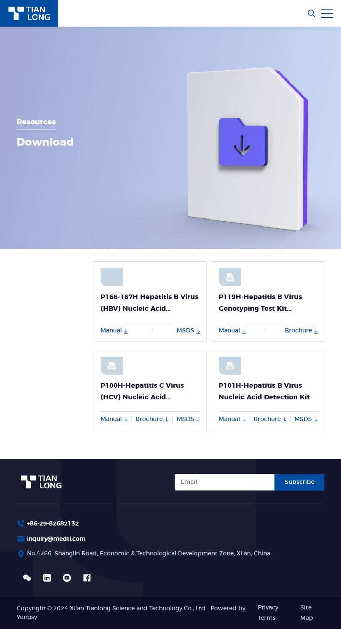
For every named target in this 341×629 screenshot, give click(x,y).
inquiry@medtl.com (56, 539)
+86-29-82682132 (53, 524)
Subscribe (299, 482)
